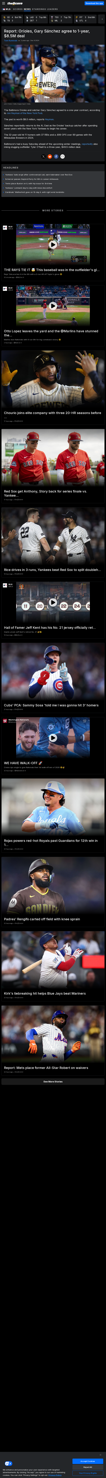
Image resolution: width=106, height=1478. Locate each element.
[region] (53, 1465)
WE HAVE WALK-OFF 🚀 (23, 763)
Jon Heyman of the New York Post (24, 113)
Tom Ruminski (10, 40)
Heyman (49, 119)
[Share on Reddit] (50, 156)
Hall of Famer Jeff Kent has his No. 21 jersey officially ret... (50, 628)
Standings (39, 9)
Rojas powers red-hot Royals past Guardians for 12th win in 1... (51, 843)
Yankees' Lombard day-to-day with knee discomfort (28, 188)
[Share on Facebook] (56, 156)
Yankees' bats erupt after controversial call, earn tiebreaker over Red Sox (38, 175)
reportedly (87, 144)
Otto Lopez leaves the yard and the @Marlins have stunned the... (51, 333)
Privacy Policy (55, 1475)
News (27, 9)
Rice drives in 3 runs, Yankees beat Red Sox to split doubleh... (52, 570)
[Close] (100, 1455)
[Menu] (3, 3)
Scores (18, 9)
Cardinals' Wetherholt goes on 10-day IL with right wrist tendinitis (34, 192)
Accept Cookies (88, 1461)
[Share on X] (43, 156)
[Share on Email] (62, 156)
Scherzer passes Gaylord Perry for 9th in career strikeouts (31, 179)
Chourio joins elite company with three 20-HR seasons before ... (52, 415)
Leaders (52, 9)
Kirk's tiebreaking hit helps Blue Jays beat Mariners (45, 993)
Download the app (94, 3)
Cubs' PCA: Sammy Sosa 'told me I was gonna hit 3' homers (51, 705)
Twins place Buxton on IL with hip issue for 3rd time (28, 183)
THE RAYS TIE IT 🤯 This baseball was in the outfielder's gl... (52, 270)
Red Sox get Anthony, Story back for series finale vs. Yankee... (45, 493)
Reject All (88, 1467)
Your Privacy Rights (88, 1473)
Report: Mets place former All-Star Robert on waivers (46, 1068)
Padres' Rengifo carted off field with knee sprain (42, 919)
